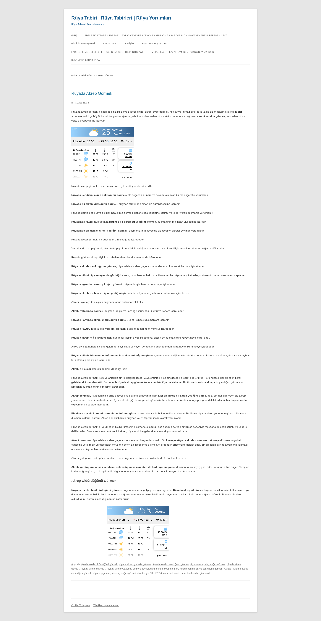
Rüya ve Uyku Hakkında (85, 60)
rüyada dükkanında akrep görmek (160, 568)
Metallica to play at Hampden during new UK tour (183, 52)
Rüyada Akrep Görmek (91, 93)
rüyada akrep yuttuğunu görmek (124, 568)
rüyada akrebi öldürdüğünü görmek (99, 564)
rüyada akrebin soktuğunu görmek (171, 564)
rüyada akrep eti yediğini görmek (207, 564)
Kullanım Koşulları (154, 43)
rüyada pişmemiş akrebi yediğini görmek (114, 573)
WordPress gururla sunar (106, 605)
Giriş (74, 35)
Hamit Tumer (179, 573)
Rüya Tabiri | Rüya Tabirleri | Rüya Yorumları (121, 18)
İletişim (129, 43)
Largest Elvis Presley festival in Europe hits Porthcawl (107, 52)
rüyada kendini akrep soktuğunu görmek (201, 568)
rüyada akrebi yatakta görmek (135, 564)
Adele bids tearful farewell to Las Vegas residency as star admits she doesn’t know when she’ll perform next (156, 35)
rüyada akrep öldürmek (93, 568)
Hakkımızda (109, 43)
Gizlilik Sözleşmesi (83, 43)
